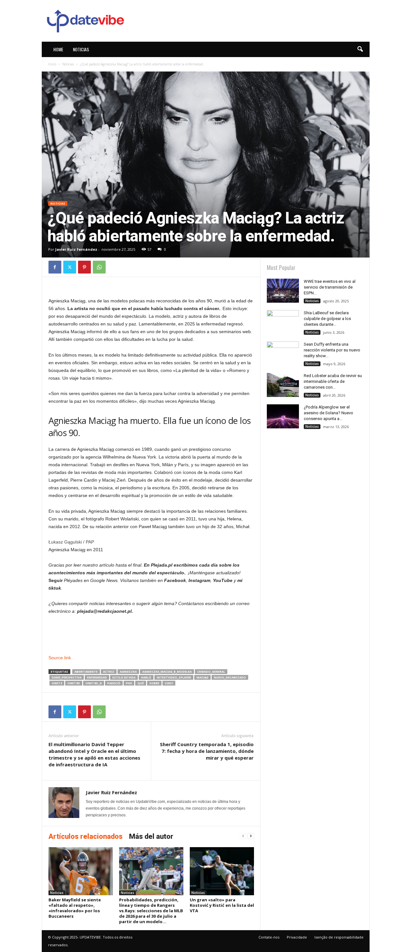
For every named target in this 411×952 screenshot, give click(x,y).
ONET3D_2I (93, 683)
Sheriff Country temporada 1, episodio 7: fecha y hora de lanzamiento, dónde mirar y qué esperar (207, 751)
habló (146, 677)
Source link (59, 657)
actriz (108, 672)
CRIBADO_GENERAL (211, 672)
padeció (113, 683)
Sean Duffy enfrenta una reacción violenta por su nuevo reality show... (332, 350)
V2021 (169, 683)
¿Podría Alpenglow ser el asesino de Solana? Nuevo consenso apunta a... (328, 413)
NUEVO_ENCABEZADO (230, 677)
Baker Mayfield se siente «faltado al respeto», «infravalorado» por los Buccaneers (74, 908)
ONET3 (57, 683)
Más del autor (151, 836)
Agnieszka (128, 672)
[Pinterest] (84, 267)
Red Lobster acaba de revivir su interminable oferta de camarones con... (333, 381)
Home (58, 49)
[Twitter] (69, 267)
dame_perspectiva (67, 677)
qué (140, 683)
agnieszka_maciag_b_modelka (167, 672)
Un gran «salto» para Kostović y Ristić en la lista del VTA (222, 905)
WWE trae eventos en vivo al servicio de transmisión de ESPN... (329, 287)
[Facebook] (54, 267)
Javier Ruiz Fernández (76, 249)
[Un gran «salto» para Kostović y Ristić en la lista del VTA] (222, 871)
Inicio (52, 64)
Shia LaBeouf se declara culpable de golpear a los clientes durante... (327, 318)
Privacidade (297, 937)
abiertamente (86, 672)
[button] (360, 49)
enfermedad (97, 677)
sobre (154, 683)
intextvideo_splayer (174, 677)
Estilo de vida (124, 677)
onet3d (73, 683)
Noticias (81, 49)
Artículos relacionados (85, 836)
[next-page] (251, 836)
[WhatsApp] (99, 267)
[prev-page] (243, 836)
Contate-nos (268, 937)
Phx (129, 683)
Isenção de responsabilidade (338, 937)
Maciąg (202, 677)
